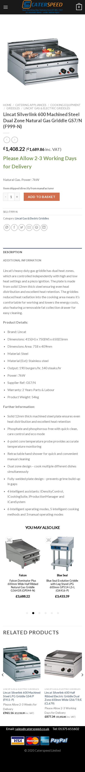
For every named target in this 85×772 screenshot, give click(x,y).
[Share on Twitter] (21, 227)
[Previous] (3, 683)
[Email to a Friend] (29, 227)
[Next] (82, 683)
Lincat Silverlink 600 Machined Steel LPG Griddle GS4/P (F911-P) (21, 696)
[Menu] (5, 7)
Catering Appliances (30, 105)
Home (7, 105)
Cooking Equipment (65, 105)
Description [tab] (12, 252)
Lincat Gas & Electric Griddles (47, 108)
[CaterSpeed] (42, 7)
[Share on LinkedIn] (44, 227)
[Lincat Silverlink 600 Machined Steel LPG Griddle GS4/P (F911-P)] (21, 663)
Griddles (13, 108)
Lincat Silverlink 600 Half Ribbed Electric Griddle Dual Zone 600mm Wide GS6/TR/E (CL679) (63, 698)
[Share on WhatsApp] (7, 227)
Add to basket (41, 197)
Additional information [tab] (22, 260)
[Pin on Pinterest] (36, 227)
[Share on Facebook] (14, 227)
